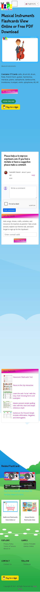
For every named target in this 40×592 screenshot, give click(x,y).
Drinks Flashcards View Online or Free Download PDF (29, 520)
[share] (15, 474)
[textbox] (32, 3)
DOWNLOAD (10, 91)
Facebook (27, 564)
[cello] (20, 49)
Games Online (29, 546)
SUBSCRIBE (20, 240)
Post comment (9, 210)
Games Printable (29, 544)
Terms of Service (10, 546)
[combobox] (32, 3)
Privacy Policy (8, 544)
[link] (7, 475)
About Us (7, 548)
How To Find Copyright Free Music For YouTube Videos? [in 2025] (11, 475)
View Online (8, 101)
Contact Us (8, 564)
